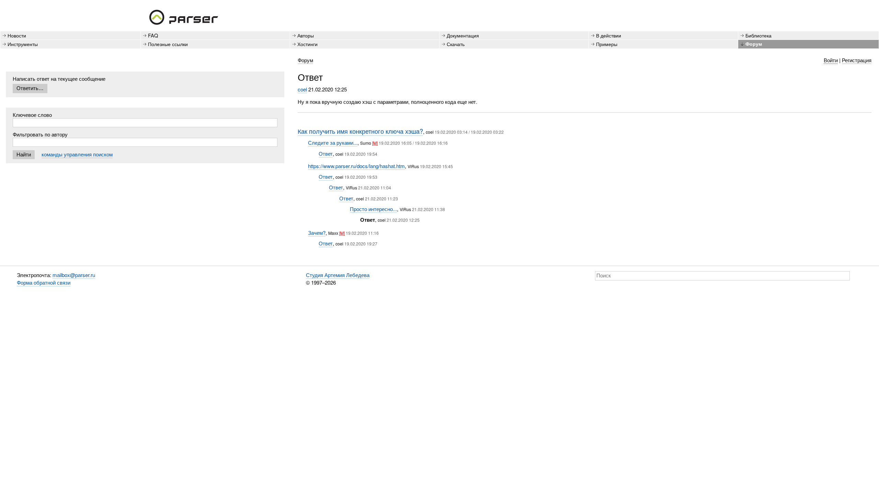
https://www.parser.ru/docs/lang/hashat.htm (356, 165)
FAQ (153, 35)
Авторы (305, 35)
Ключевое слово (32, 114)
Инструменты (23, 43)
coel (302, 89)
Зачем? (317, 232)
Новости (17, 35)
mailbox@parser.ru (74, 274)
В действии (608, 35)
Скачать (456, 43)
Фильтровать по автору (40, 134)
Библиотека (758, 35)
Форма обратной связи (43, 282)
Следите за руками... (332, 142)
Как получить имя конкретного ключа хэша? (360, 130)
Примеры (606, 43)
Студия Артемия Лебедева (337, 274)
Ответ (326, 153)
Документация (463, 35)
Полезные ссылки (168, 43)
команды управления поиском (77, 154)
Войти (831, 60)
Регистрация (856, 60)
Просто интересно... (373, 208)
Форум (753, 43)
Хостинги (307, 43)
